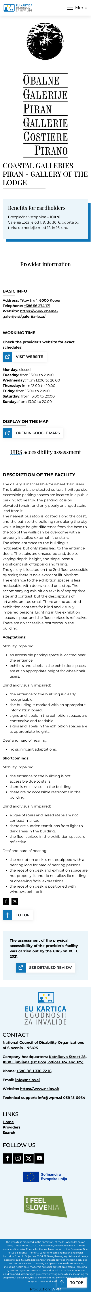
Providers (12, 1127)
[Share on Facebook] (6, 901)
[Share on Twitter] (14, 901)
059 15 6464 (74, 1098)
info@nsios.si (27, 1080)
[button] (77, 7)
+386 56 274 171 (37, 306)
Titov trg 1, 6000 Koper (40, 300)
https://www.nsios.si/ (39, 1089)
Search (9, 1132)
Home (8, 1122)
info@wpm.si (50, 1098)
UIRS (16, 451)
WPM (56, 1289)
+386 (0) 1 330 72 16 (34, 1071)
